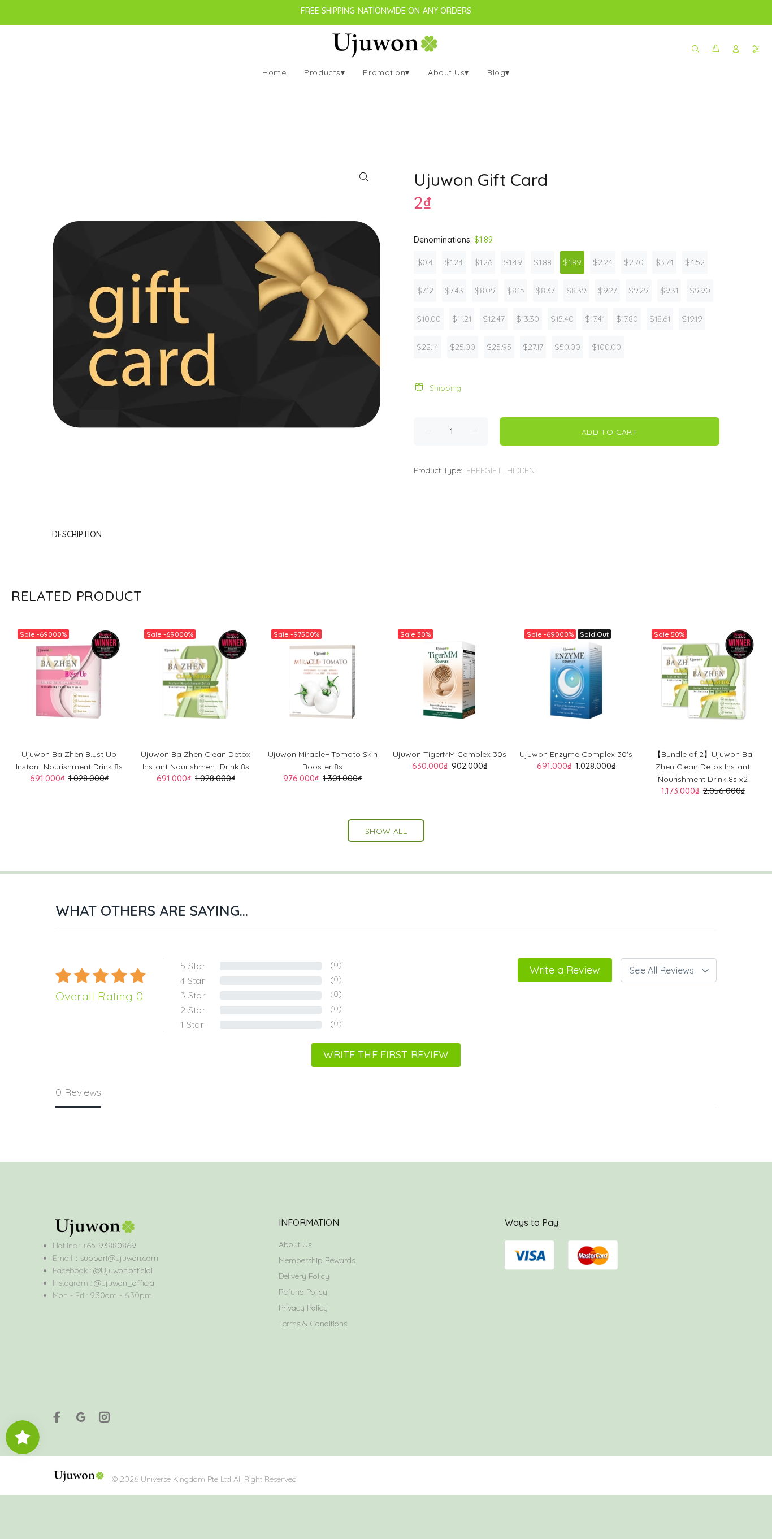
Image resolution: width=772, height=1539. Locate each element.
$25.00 (462, 347)
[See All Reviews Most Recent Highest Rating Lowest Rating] (669, 970)
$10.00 (429, 319)
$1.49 (513, 262)
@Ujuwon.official (123, 1270)
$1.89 (572, 262)
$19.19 (692, 319)
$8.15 (515, 291)
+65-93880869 (108, 1245)
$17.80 (627, 319)
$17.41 (595, 319)
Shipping (445, 388)
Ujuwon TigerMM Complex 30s (449, 754)
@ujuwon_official (125, 1283)
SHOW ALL (386, 831)
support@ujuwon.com (119, 1258)
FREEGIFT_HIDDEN (500, 470)
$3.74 (664, 262)
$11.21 (461, 319)
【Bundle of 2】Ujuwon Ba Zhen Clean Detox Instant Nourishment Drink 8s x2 (702, 766)
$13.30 (527, 319)
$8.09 (485, 291)
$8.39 (576, 291)
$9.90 (699, 291)
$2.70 (634, 262)
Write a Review (565, 969)
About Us (295, 1244)
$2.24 (603, 262)
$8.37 (545, 291)
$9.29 (638, 291)
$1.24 (454, 262)
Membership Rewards (317, 1260)
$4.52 (695, 262)
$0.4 (425, 262)
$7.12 (425, 291)
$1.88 (543, 262)
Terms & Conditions (313, 1323)
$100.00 (606, 347)
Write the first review (385, 1054)
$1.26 (483, 262)
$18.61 (659, 319)
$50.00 (567, 347)
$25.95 (499, 347)
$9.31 (669, 291)
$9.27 (607, 291)
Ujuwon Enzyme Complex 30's (575, 754)
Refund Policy (303, 1292)
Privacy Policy (303, 1308)
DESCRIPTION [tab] (77, 534)
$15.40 (562, 319)
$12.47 (494, 319)
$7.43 (454, 291)
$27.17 (533, 347)
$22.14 (428, 347)
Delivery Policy (304, 1276)
